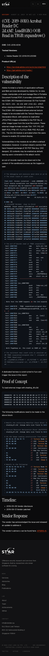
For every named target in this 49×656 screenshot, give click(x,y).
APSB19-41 (41, 531)
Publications (6, 588)
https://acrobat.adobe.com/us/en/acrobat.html (26, 67)
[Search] (33, 4)
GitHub (4, 611)
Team (4, 604)
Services (5, 578)
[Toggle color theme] (38, 4)
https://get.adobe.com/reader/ (19, 70)
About (4, 600)
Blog (3, 585)
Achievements (7, 607)
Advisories (6, 581)
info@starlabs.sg (8, 623)
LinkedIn (26, 651)
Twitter (5, 651)
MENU (44, 4)
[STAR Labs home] (5, 4)
